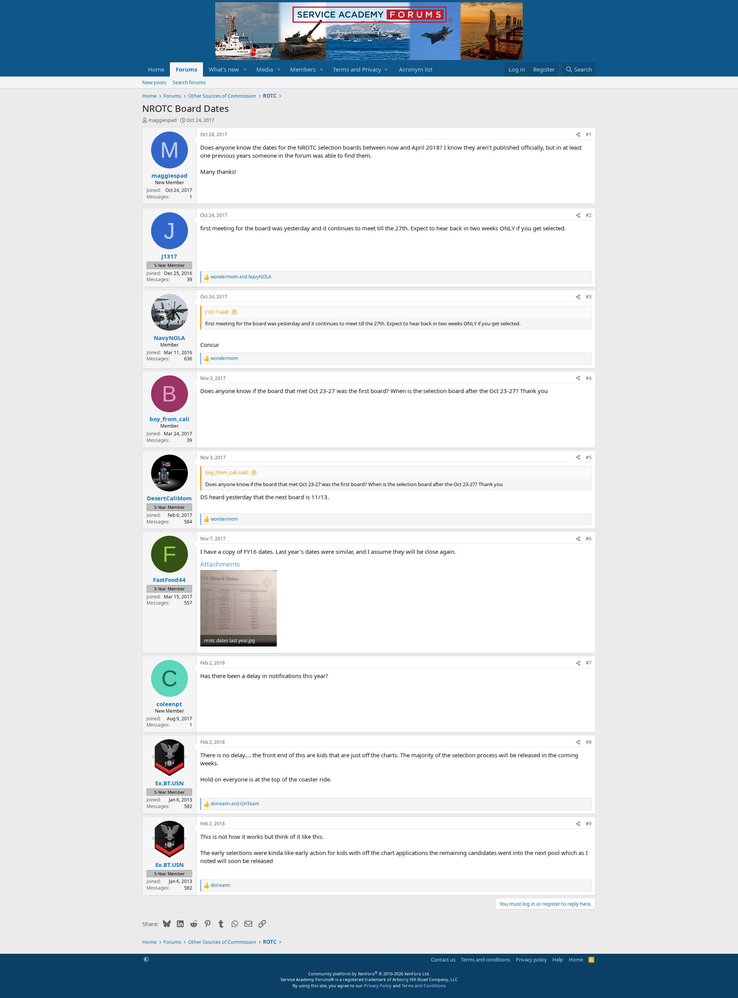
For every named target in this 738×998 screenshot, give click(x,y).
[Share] (578, 134)
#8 (589, 742)
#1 (589, 134)
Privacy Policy (378, 985)
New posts (154, 82)
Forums (186, 69)
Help (557, 959)
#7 (589, 663)
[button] (245, 69)
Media (264, 69)
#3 (589, 296)
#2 (589, 215)
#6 (589, 538)
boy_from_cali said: (227, 472)
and (241, 277)
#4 (589, 378)
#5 (589, 457)
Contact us (443, 959)
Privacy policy (531, 959)
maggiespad (162, 120)
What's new (224, 69)
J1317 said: (217, 311)
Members (303, 69)
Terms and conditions (485, 959)
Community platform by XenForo (369, 973)
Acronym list (415, 69)
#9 (589, 823)
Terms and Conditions (423, 985)
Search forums (189, 82)
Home (156, 69)
